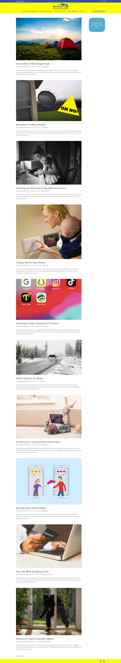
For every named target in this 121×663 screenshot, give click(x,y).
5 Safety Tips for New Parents (30, 262)
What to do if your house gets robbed (35, 638)
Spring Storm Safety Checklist (30, 124)
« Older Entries (20, 656)
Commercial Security (60, 11)
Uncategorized (45, 66)
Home (24, 11)
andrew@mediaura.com (24, 66)
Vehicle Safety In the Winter (30, 378)
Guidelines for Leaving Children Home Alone (38, 441)
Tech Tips (50, 574)
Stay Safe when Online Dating (30, 508)
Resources (75, 11)
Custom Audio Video (32, 11)
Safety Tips (43, 381)
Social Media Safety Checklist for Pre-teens (37, 323)
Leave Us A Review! (98, 11)
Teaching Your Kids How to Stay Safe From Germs (40, 188)
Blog (69, 11)
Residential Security (46, 11)
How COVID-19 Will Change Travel (33, 63)
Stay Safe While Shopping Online (32, 571)
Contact (82, 11)
